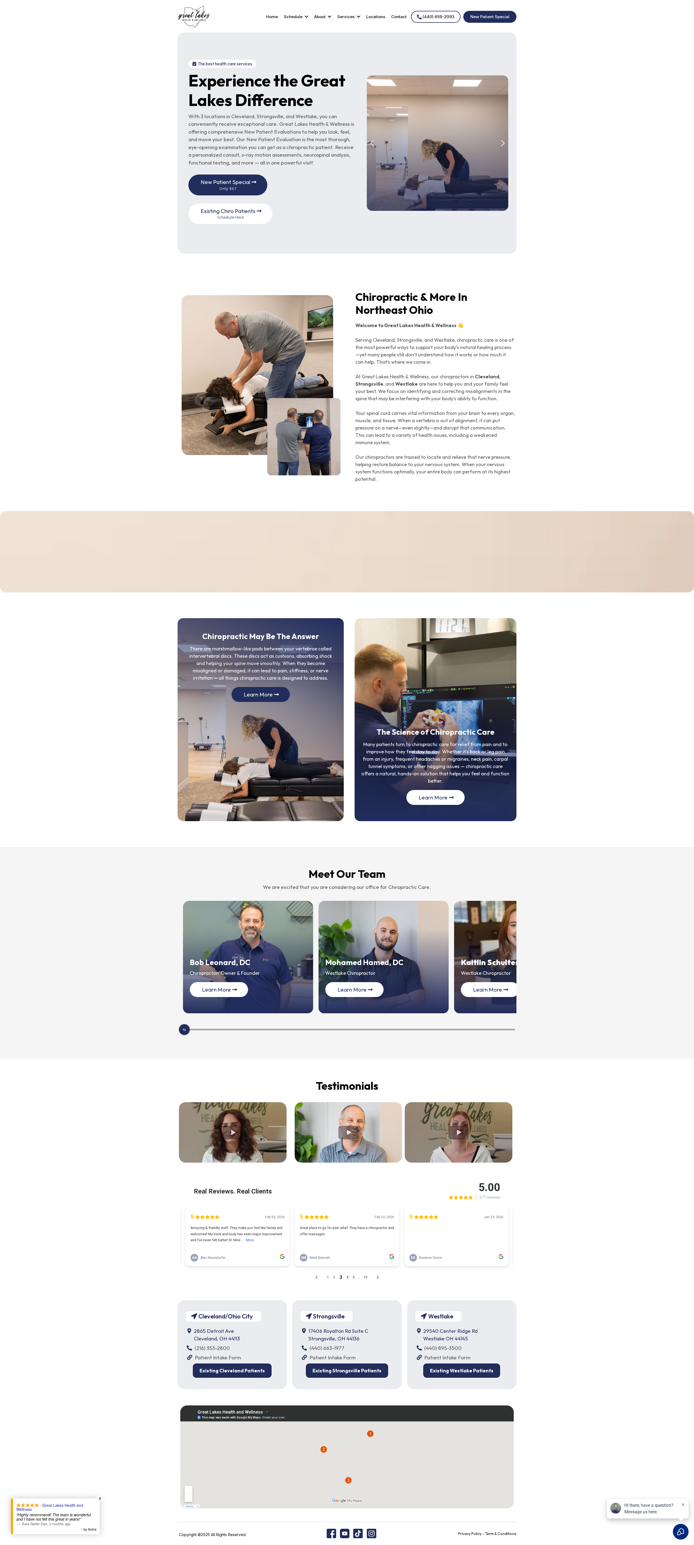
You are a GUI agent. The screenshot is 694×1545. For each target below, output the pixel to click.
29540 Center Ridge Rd (450, 1331)
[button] (306, 16)
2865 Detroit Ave (214, 1331)
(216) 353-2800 (212, 1348)
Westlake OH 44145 (445, 1338)
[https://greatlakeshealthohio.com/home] (194, 16)
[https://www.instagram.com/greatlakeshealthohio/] (371, 1533)
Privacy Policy (469, 1533)
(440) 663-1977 (327, 1348)
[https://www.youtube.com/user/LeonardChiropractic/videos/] (344, 1533)
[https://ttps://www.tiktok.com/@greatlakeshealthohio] (358, 1533)
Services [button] (346, 16)
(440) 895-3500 (443, 1348)
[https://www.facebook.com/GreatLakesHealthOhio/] (331, 1533)
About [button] (320, 16)
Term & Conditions (500, 1533)
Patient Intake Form (218, 1357)
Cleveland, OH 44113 (217, 1338)
